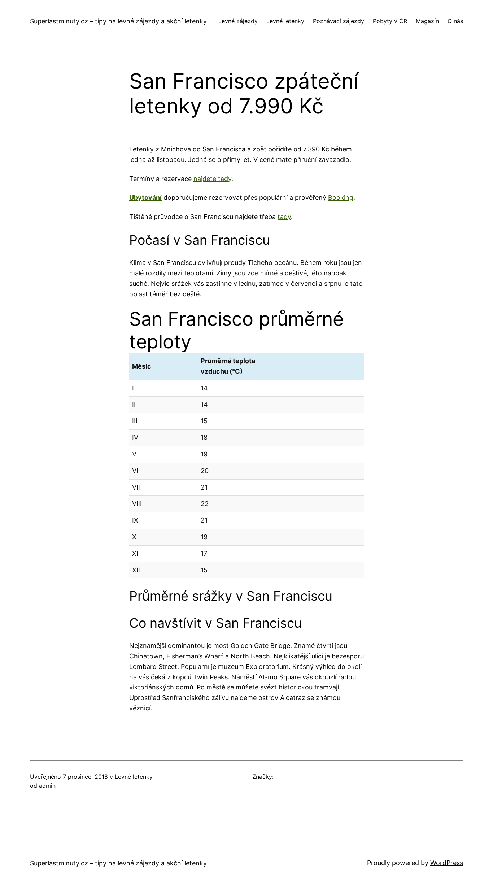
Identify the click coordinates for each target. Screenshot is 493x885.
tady (284, 216)
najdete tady (212, 178)
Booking (340, 197)
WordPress (446, 863)
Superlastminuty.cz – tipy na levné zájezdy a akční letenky (118, 21)
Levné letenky (134, 776)
